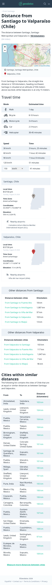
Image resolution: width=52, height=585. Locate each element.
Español (8, 581)
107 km (40, 513)
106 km (40, 490)
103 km (40, 402)
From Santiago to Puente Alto (18, 302)
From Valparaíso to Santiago (17, 344)
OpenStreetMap (45, 66)
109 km (40, 546)
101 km (40, 444)
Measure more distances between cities (26, 564)
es (49, 4)
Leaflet (36, 66)
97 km (39, 536)
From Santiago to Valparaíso (18, 317)
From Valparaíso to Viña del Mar (18, 359)
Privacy (44, 581)
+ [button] (5, 46)
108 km (40, 522)
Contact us (17, 581)
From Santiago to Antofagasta (19, 307)
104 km (40, 410)
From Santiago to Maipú (16, 322)
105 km (40, 468)
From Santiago (9, 11)
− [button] (5, 50)
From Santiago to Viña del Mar (19, 312)
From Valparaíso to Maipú (16, 364)
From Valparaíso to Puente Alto (18, 349)
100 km (40, 504)
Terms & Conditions (32, 581)
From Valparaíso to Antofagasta (18, 354)
